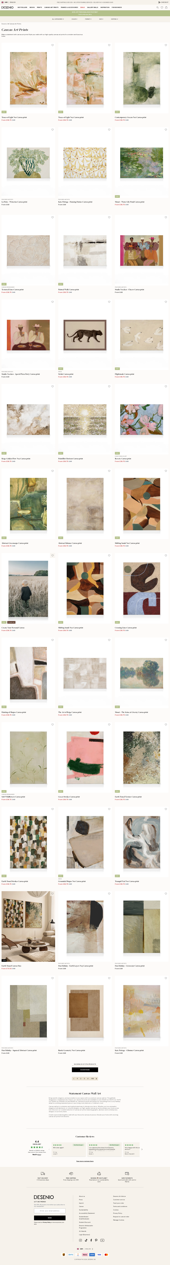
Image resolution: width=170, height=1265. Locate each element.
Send (50, 1218)
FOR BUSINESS (117, 7)
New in (32, 7)
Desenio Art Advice (119, 1196)
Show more (85, 1070)
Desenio (4, 24)
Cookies (116, 1210)
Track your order (118, 1203)
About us (82, 1196)
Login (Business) (84, 1235)
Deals (82, 7)
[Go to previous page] (73, 1078)
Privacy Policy (47, 1222)
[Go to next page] (96, 1078)
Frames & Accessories (69, 7)
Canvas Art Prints (51, 7)
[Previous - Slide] (49, 1149)
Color (74, 19)
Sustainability (83, 1210)
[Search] (157, 7)
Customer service (119, 1200)
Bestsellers (22, 7)
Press (81, 1200)
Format (87, 19)
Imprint (81, 1203)
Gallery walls (92, 7)
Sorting (114, 19)
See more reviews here (85, 1161)
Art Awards (82, 1231)
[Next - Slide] (142, 1149)
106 (92, 1079)
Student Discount (85, 1222)
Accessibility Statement (87, 1213)
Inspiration (105, 7)
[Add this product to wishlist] (52, 45)
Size (100, 19)
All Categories (57, 19)
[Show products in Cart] (166, 7)
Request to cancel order (121, 1217)
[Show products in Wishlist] (162, 7)
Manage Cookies (118, 1220)
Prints (39, 7)
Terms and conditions (120, 1206)
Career (81, 1206)
